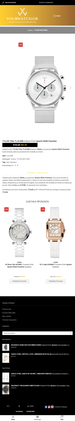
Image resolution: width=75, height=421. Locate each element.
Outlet (13, 159)
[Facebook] (15, 165)
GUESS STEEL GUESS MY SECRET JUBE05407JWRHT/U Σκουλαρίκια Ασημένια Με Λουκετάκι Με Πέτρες (40, 374)
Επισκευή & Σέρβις (9, 313)
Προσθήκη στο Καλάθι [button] (19, 281)
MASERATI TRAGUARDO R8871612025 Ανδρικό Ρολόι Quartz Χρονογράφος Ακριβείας (40, 385)
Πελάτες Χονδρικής (61, 407)
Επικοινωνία (6, 309)
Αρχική (30, 30)
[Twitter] (13, 165)
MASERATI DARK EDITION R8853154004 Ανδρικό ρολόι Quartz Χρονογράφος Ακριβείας (40, 345)
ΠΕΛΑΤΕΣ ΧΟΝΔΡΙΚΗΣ (46, 2)
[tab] (31, 173)
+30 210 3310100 (10, 2)
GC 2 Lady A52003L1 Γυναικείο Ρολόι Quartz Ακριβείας (56, 266)
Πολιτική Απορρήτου (9, 320)
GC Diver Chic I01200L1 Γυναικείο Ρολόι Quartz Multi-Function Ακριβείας (19, 266)
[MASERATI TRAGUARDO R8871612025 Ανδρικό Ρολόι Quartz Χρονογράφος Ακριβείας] (5, 389)
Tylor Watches (11, 162)
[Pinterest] (17, 165)
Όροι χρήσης (6, 316)
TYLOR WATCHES (40, 30)
